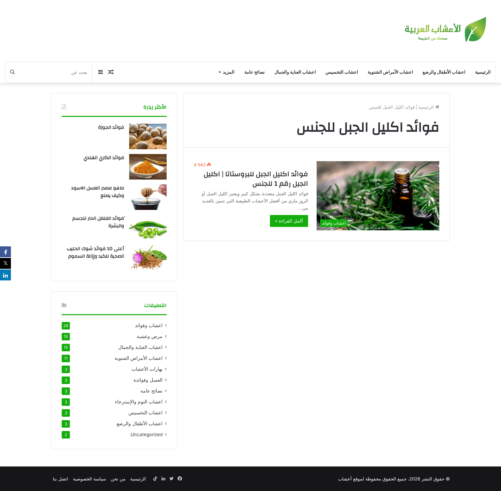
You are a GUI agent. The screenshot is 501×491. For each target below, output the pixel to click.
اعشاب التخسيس (341, 72)
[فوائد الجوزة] (148, 136)
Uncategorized (147, 434)
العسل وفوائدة (148, 380)
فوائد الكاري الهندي (104, 157)
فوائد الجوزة (111, 127)
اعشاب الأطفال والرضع (444, 72)
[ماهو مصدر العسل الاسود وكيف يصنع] (148, 197)
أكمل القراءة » (289, 221)
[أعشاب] (444, 31)
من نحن (118, 478)
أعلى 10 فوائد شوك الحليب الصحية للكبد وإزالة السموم (95, 252)
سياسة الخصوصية (89, 478)
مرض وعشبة (150, 336)
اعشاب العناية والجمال (295, 72)
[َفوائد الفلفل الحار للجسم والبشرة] (148, 227)
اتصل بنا (60, 478)
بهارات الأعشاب (147, 369)
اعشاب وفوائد (149, 325)
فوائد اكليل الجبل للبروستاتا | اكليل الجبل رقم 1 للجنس (256, 179)
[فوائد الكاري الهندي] (148, 167)
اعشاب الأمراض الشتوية (390, 72)
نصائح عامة (254, 72)
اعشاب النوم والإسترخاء (139, 401)
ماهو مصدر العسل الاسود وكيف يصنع (97, 192)
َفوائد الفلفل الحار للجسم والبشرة (98, 222)
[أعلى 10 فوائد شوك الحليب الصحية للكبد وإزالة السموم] (148, 258)
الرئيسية (483, 72)
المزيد (228, 72)
